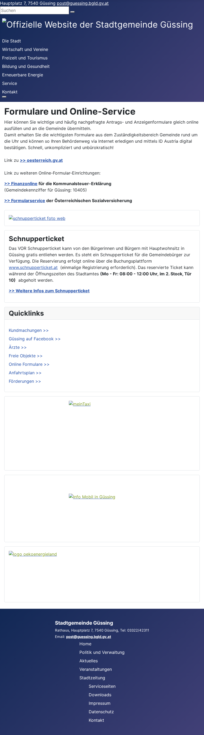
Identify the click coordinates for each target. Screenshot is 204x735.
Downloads (100, 694)
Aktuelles (88, 660)
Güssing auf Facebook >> (35, 338)
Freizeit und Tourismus (25, 57)
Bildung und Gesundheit (26, 66)
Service (9, 83)
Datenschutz (101, 711)
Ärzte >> (18, 347)
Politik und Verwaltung (102, 652)
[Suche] (72, 12)
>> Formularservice (24, 200)
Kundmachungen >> (29, 330)
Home (85, 643)
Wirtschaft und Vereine (25, 49)
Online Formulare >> (29, 364)
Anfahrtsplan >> (25, 372)
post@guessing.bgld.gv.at (83, 3)
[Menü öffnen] (4, 97)
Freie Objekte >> (26, 355)
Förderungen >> (25, 381)
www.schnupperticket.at (33, 267)
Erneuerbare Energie (22, 74)
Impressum (99, 703)
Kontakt (10, 91)
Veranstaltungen (95, 669)
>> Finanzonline (20, 183)
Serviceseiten (102, 686)
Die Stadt (11, 41)
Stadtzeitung (92, 677)
